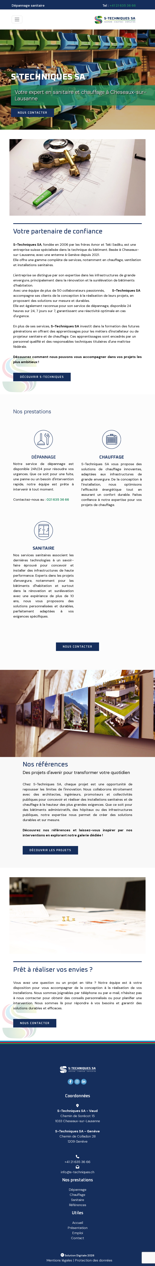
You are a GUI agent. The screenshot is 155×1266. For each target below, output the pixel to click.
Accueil (77, 1222)
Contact (77, 1238)
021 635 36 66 (57, 499)
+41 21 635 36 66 (123, 5)
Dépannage (77, 1189)
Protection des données (93, 1260)
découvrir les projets (50, 850)
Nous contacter (32, 112)
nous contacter (77, 646)
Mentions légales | (60, 1260)
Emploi (77, 1233)
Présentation (78, 1228)
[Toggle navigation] (17, 19)
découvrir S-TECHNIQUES (42, 377)
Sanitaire (77, 1200)
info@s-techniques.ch (77, 1172)
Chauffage (77, 1194)
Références (77, 1205)
